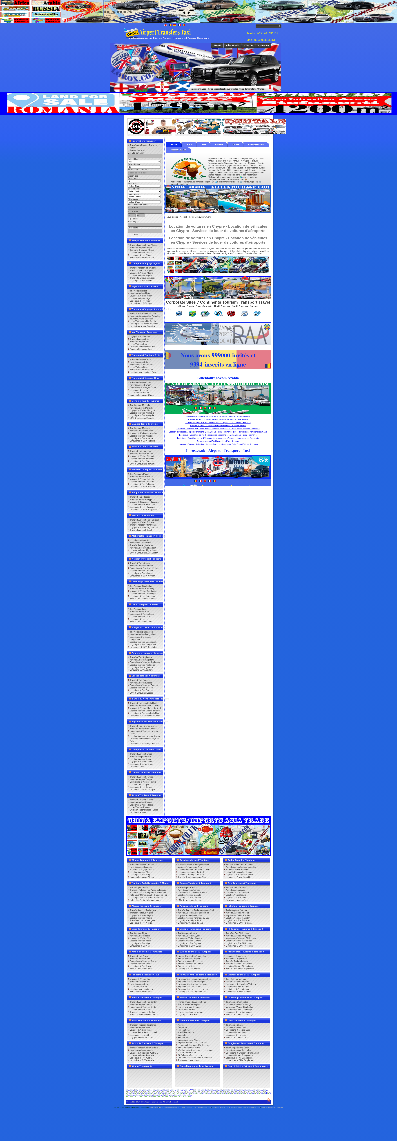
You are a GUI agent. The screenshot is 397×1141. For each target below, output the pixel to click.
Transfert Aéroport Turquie (141, 777)
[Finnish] (225, 1090)
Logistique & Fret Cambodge (142, 596)
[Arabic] (141, 1090)
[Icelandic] (136, 1093)
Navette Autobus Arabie (140, 958)
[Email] (160, 1078)
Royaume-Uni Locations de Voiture (193, 989)
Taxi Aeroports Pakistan (140, 474)
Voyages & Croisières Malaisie (143, 433)
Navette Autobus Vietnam (141, 566)
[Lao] (171, 1093)
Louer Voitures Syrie (139, 367)
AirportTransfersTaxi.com (250, 253)
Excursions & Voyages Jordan (143, 1007)
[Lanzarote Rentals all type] (255, 133)
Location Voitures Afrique (141, 252)
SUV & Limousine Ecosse (141, 693)
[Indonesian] (140, 1093)
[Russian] (242, 1093)
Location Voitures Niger (140, 298)
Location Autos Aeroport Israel (143, 1032)
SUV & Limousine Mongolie (142, 418)
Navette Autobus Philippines (142, 499)
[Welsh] (185, 1095)
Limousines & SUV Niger (141, 303)
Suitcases (132, 183)
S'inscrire (248, 45)
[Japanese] (153, 1093)
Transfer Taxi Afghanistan (141, 545)
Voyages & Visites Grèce (141, 761)
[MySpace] (142, 1084)
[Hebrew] (265, 1090)
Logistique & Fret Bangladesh (143, 644)
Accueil (217, 45)
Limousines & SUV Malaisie (142, 441)
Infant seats (133, 194)
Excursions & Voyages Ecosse (144, 685)
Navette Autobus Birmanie (141, 454)
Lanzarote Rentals (218, 1107)
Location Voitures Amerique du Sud (193, 918)
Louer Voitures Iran (138, 344)
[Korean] (161, 1093)
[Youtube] (148, 1072)
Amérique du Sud (178, 150)
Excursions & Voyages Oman (143, 387)
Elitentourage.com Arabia (189, 1047)
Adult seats (133, 178)
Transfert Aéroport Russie (141, 800)
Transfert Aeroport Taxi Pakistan (144, 520)
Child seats (133, 199)
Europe (235, 144)
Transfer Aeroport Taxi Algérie (143, 268)
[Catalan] (169, 1090)
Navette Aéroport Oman (140, 385)
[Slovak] (265, 1093)
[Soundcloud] (154, 1072)
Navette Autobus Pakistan (141, 476)
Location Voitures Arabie (141, 964)
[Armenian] (145, 1090)
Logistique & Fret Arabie (140, 966)
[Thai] (160, 1095)
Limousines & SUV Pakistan (142, 486)
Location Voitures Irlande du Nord (145, 711)
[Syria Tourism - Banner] (218, 212)
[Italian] (149, 1093)
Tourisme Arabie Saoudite (141, 319)
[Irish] (144, 1093)
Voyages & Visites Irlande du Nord (145, 708)
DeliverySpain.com (253, 1107)
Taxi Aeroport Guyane (187, 933)
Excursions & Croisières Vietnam (145, 568)
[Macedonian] (182, 1093)
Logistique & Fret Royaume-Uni (192, 992)
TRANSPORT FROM (137, 170)
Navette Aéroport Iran (139, 341)
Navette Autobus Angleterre (142, 660)
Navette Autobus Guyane (189, 936)
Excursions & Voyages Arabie (143, 961)
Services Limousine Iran (141, 349)
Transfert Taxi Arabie (139, 956)
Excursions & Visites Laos (142, 614)
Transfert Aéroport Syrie (140, 359)
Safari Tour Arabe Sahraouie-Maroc (145, 900)
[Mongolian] (202, 1093)
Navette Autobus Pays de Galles (144, 728)
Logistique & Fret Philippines (143, 507)
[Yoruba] (190, 1095)
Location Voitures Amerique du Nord (194, 869)
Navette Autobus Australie (141, 1050)
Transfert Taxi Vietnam (140, 563)
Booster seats (134, 189)
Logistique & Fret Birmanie (142, 461)
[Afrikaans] (132, 1090)
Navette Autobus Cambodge (142, 588)
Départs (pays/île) (136, 153)
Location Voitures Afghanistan (143, 550)
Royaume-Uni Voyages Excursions (193, 984)
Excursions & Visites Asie (237, 892)
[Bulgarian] (164, 1090)
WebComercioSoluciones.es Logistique (195, 1050)
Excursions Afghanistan (140, 543)
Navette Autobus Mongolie (141, 408)
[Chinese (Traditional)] (189, 1090)
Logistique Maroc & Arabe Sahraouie (146, 897)
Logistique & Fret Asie (236, 897)
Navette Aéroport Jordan (141, 1004)
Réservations (232, 45)
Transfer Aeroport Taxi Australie (144, 1048)
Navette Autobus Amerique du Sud (193, 913)
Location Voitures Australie (142, 1055)
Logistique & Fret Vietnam (141, 573)
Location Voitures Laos (140, 616)
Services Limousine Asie (237, 900)
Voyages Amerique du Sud (190, 915)
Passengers (133, 221)
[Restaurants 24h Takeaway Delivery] (159, 133)
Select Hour (133, 159)
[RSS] (166, 1078)
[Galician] (233, 1090)
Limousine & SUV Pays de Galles (145, 743)
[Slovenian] (269, 1093)
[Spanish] (132, 1095)
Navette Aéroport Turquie (141, 779)
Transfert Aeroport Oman (141, 382)
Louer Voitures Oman (139, 392)
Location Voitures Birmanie (142, 459)
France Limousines (187, 1009)
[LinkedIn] (130, 1078)
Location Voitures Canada (189, 895)
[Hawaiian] (260, 1090)
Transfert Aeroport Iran (140, 339)
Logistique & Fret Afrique (141, 255)
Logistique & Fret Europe (189, 969)
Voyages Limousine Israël (141, 1037)
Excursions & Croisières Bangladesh (242, 1053)
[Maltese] (187, 1093)
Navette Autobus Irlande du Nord (144, 705)
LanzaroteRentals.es (187, 1052)
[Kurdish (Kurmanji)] (166, 1093)
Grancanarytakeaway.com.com (272, 1107)
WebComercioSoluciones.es (169, 1107)
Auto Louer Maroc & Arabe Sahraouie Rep (148, 895)
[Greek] (246, 1090)
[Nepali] (207, 1093)
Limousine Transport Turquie (142, 789)
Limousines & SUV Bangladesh (144, 647)
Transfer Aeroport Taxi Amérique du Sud (196, 910)
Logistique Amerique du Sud (190, 920)
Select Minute (134, 164)
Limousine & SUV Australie (142, 1060)
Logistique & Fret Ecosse (141, 690)
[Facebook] (130, 1072)
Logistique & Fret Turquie (141, 787)
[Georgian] (237, 1090)
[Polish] (225, 1093)
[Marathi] (197, 1093)
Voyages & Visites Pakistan (142, 479)
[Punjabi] (233, 1093)
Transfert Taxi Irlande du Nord (143, 703)
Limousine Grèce (137, 766)
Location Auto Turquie (139, 784)
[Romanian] (238, 1093)
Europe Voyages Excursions (190, 961)
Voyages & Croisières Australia (144, 1053)
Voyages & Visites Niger (141, 296)
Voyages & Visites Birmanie (142, 456)
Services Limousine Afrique (142, 257)
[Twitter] (136, 1072)
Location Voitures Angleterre (142, 665)
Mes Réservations (186, 1032)
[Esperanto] (213, 1090)
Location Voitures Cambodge (143, 593)
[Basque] (155, 1090)
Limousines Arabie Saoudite (142, 326)
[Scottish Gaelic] (252, 1093)
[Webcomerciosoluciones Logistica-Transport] (207, 133)
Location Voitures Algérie (141, 275)
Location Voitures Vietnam (141, 570)
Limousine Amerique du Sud (190, 923)
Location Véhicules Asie (237, 895)
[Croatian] (195, 1090)
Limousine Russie (138, 812)
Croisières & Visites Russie (142, 805)
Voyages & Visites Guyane (190, 938)
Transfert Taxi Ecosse (140, 680)
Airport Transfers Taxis (188, 1107)
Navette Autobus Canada (189, 890)
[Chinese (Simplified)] (181, 1090)
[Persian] (221, 1093)
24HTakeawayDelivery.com (236, 1107)
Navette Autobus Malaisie (141, 431)
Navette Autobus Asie (235, 890)
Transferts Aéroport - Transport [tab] (143, 145)
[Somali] (128, 1095)
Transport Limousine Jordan (142, 1012)
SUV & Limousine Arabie (141, 969)
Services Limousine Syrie (141, 369)
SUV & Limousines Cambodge (143, 598)
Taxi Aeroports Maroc (139, 887)
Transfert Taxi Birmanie (140, 451)
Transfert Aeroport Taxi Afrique (143, 245)
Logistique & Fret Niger (140, 301)
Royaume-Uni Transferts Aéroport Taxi (195, 979)
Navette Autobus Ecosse (141, 683)
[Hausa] (255, 1090)
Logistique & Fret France (189, 1014)
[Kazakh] (157, 1093)
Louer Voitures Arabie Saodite (143, 321)
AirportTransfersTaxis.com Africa (192, 1042)
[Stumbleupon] (154, 1078)
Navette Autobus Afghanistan (143, 548)
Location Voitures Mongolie (142, 413)
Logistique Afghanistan (140, 540)
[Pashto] (216, 1093)
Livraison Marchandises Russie (144, 810)
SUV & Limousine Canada (189, 900)
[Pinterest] (166, 1072)
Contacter (182, 1035)
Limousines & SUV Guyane (190, 946)
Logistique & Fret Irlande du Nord (144, 713)
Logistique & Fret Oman (140, 390)
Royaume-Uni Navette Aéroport (192, 981)
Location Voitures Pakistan (142, 482)
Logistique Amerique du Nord (191, 872)
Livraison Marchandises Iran (142, 347)
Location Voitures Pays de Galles (145, 736)
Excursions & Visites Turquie (143, 782)
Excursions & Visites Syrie (142, 364)
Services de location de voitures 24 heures (187, 249)
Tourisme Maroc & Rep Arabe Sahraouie (148, 892)
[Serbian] (256, 1093)
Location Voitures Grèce (140, 759)
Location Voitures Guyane (189, 941)
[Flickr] (136, 1084)
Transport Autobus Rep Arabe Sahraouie (148, 890)
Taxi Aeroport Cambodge (141, 586)
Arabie (189, 144)
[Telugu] (155, 1095)
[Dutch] (209, 1090)
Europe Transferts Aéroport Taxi (192, 956)
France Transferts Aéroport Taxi (192, 1002)
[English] (128, 1090)
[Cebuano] (174, 1090)
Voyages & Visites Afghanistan (144, 527)
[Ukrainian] (167, 1095)
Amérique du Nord (256, 144)
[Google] (142, 1072)
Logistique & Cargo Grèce (141, 764)
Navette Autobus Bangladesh (143, 634)
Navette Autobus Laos (140, 611)
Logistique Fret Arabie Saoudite (144, 324)
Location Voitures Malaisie (141, 436)
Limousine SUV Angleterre (141, 670)
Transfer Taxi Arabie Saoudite (143, 313)
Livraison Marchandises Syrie (143, 372)
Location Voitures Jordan (141, 1009)
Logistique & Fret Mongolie (142, 415)
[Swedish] (147, 1095)
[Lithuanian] (178, 1093)
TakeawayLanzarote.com (189, 1060)
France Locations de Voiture (190, 1012)
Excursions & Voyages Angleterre (145, 662)
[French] (229, 1090)
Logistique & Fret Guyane (189, 943)
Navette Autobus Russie (141, 802)
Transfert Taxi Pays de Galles (143, 726)
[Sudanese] (137, 1095)
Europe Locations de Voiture (190, 964)
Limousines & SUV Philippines (143, 509)
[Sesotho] (261, 1093)
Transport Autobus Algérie (141, 270)
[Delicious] (136, 1078)
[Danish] (204, 1090)
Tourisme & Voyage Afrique (142, 250)
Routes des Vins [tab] (137, 150)
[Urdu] (172, 1095)
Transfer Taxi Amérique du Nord (192, 877)
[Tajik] (151, 1095)
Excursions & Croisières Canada (192, 892)
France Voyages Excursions (190, 1007)
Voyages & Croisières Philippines (145, 502)
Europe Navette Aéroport (189, 958)
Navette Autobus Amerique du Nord (193, 864)
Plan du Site (183, 1037)
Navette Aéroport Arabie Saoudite (145, 316)
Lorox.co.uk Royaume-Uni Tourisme (194, 1045)
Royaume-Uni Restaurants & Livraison (195, 1058)
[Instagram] (160, 1072)
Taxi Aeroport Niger (138, 291)
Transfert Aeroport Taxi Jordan (143, 1002)
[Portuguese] (229, 1093)
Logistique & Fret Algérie (141, 280)
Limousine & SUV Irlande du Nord (145, 716)
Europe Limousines (186, 966)
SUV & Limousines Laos (141, 621)
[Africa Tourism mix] (218, 299)
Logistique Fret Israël (139, 1035)
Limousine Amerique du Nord (191, 874)
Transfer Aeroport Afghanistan (143, 525)
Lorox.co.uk (153, 1107)
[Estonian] (218, 1090)
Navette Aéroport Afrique (141, 247)
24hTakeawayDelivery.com (190, 1055)
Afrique (174, 144)
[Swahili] (142, 1095)
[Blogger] (142, 1078)
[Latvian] (175, 1093)
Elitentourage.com (204, 1107)
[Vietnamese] (181, 1095)
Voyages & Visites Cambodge (143, 591)
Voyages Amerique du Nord (190, 867)
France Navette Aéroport (189, 1004)
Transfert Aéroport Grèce (141, 754)
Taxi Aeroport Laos (138, 609)
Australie (219, 144)
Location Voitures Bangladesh (143, 642)
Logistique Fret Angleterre (141, 667)
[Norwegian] (212, 1093)
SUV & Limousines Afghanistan (144, 553)
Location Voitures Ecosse (141, 688)
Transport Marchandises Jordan (144, 1014)
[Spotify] (130, 1084)
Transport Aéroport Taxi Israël (143, 1025)
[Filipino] (221, 1090)
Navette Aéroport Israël (140, 1027)
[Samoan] (247, 1093)
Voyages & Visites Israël (141, 1030)
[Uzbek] (176, 1095)
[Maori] (192, 1093)
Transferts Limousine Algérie (142, 278)
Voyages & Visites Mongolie (142, 410)
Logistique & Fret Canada (189, 897)
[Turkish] (163, 1095)
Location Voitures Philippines (143, 504)
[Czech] (200, 1090)
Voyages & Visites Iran (140, 336)
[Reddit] (148, 1078)
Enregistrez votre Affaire (189, 1040)
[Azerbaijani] (150, 1090)
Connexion (263, 45)
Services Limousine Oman (142, 395)
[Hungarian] (132, 1093)
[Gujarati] (250, 1090)
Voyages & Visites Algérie (141, 273)
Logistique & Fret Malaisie (141, 438)
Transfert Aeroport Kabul (141, 530)
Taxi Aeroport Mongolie (140, 405)
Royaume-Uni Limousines (189, 986)
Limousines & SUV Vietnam (142, 576)
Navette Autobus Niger (140, 293)
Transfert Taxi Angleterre (141, 657)
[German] (241, 1090)
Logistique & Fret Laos (140, 619)
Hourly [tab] (133, 148)
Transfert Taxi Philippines (141, 497)
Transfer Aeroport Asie (236, 887)
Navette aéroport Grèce (140, 756)
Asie (204, 144)
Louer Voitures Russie (139, 807)
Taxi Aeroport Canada (187, 887)
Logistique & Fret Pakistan (142, 484)
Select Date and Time (137, 204)
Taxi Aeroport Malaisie (140, 428)
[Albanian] (136, 1090)
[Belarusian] (159, 1090)
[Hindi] (128, 1093)
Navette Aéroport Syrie (140, 362)
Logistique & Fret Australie (142, 1058)
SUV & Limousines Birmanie (142, 464)
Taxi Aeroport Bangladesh (141, 632)
